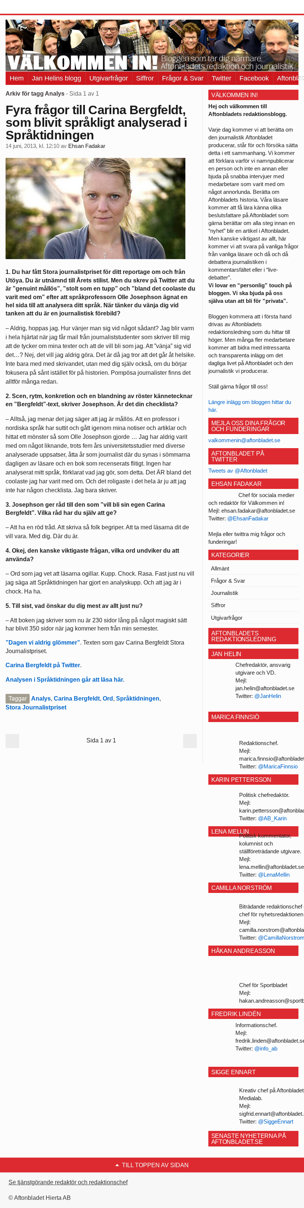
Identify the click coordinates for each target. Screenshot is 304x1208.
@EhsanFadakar (247, 518)
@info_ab (265, 1048)
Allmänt (220, 568)
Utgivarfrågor (108, 78)
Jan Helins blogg (56, 78)
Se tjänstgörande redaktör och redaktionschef (68, 1182)
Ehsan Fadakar (86, 146)
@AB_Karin (272, 818)
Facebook (254, 78)
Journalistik (224, 593)
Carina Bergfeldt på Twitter (43, 665)
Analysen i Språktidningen (43, 679)
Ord (108, 698)
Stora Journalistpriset (36, 707)
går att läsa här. (102, 679)
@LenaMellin (274, 874)
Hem (17, 78)
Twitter (221, 78)
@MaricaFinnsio (278, 766)
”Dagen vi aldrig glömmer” (43, 642)
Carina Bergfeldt (77, 698)
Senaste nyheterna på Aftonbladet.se (248, 1139)
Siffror (145, 78)
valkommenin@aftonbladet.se (244, 440)
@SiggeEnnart (275, 1121)
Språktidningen (137, 698)
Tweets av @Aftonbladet (237, 470)
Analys (41, 698)
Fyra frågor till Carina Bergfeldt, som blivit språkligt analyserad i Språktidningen (96, 122)
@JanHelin (267, 696)
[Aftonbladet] (33, 7)
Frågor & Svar (183, 78)
